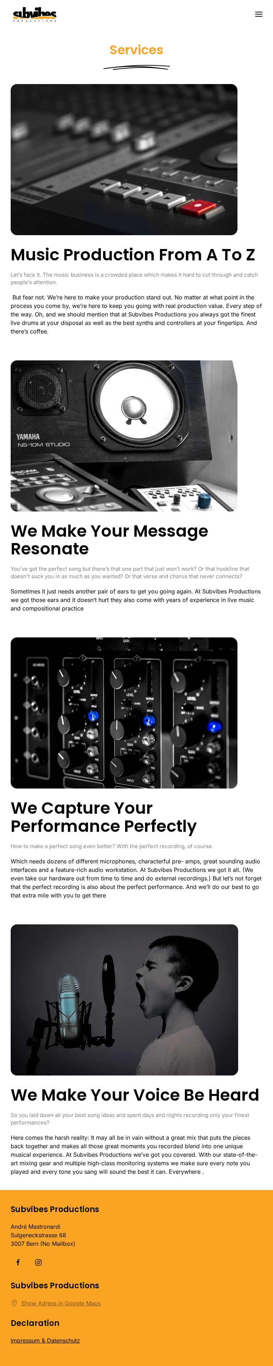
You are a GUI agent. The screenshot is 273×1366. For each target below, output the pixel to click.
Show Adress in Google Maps (61, 1303)
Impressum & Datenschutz (45, 1340)
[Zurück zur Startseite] (35, 14)
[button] (258, 14)
